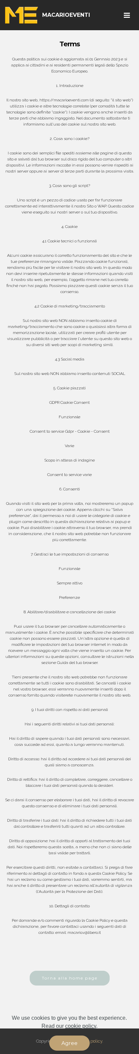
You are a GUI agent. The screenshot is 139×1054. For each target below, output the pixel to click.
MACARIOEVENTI (66, 15)
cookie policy (80, 1026)
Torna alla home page (70, 977)
